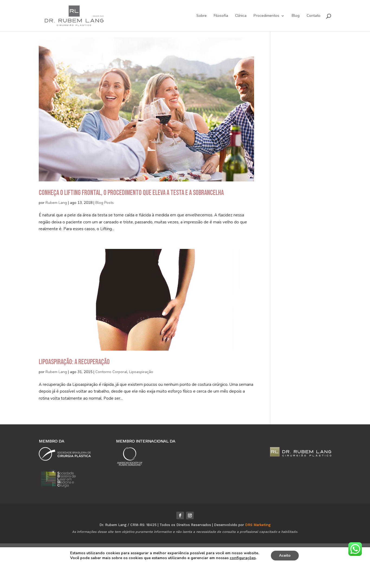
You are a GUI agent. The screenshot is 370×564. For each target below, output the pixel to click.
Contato (313, 16)
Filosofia (221, 16)
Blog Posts (104, 202)
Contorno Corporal (111, 371)
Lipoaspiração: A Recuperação (74, 362)
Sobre (201, 16)
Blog (296, 16)
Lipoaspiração (141, 371)
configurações (243, 558)
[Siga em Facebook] (180, 515)
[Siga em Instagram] (190, 515)
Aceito (285, 555)
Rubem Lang (56, 202)
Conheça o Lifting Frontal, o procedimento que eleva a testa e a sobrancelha (131, 193)
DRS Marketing (258, 525)
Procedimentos (266, 16)
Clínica (240, 16)
